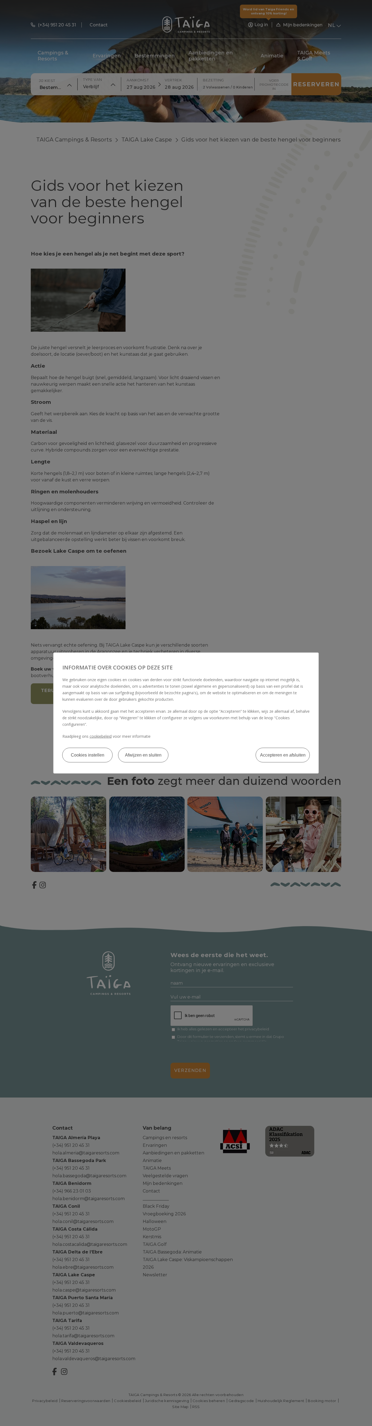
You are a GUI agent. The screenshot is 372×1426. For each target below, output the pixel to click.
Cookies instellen (87, 755)
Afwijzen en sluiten (143, 755)
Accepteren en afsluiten (283, 755)
